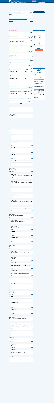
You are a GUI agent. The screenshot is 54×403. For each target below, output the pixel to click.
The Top (20, 2)
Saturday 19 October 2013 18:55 (14, 323)
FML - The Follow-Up (23, 2)
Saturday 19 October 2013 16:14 (12, 114)
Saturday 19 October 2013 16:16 (14, 344)
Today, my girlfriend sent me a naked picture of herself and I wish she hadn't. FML (17, 41)
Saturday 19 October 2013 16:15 (12, 317)
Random (12, 2)
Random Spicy (16, 2)
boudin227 (11, 296)
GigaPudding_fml (12, 167)
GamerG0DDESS (13, 270)
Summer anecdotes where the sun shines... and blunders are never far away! (17, 19)
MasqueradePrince (12, 337)
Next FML (31, 21)
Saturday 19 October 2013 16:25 (14, 174)
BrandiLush (13, 225)
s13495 (10, 290)
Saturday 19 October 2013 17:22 (14, 220)
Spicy (13, 2)
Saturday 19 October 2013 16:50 (14, 181)
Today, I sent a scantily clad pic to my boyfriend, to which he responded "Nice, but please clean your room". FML (20, 77)
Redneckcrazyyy (13, 231)
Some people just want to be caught (14, 82)
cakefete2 (13, 147)
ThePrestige (13, 309)
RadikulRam (13, 343)
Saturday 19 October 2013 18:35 (14, 194)
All (9, 2)
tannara (13, 160)
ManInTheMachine (14, 302)
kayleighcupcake (13, 237)
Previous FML (11, 21)
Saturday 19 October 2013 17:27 (14, 226)
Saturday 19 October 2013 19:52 (14, 257)
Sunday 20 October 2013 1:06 (13, 200)
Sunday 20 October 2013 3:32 (14, 207)
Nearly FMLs (27, 2)
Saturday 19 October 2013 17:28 (14, 251)
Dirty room (10, 75)
